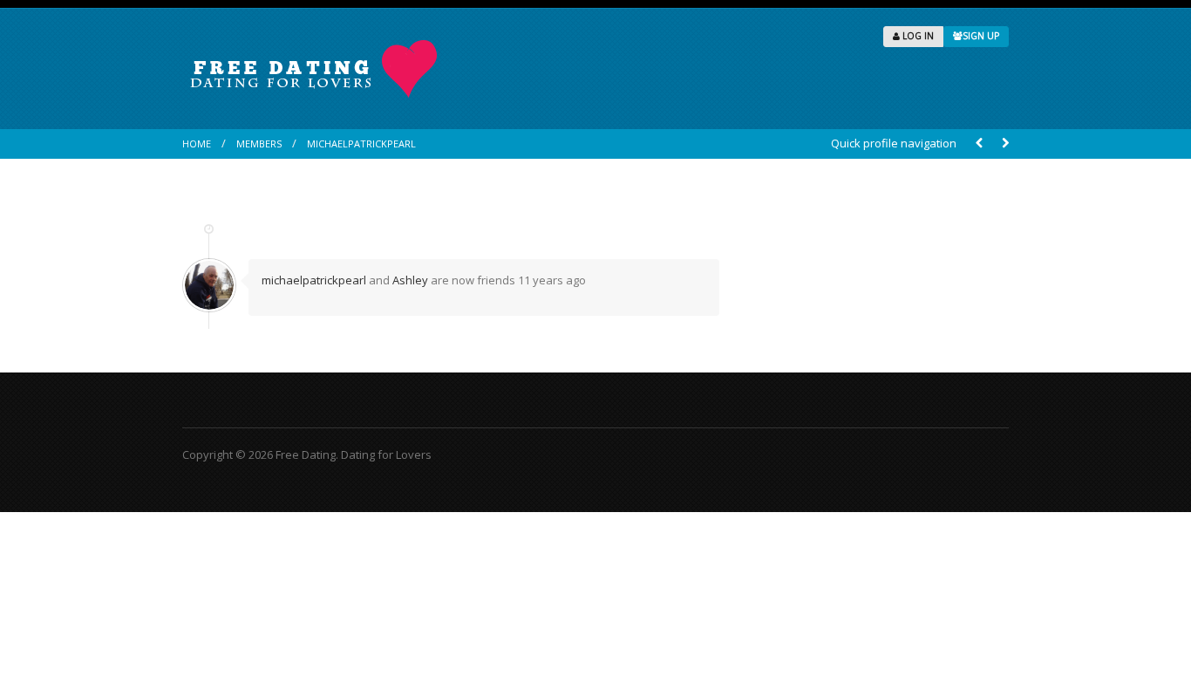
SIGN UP (981, 36)
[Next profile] (1005, 143)
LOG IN (917, 36)
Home (196, 143)
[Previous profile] (979, 143)
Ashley (410, 280)
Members (259, 143)
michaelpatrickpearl (361, 143)
